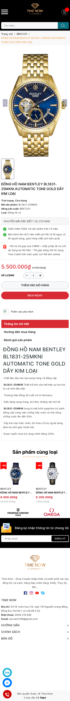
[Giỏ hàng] (65, 11)
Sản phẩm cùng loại (35, 452)
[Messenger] (7, 682)
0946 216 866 (23, 614)
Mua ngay (35, 295)
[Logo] (35, 10)
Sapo (43, 697)
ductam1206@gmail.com (23, 618)
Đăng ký (60, 538)
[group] (35, 103)
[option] (52, 484)
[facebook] (25, 592)
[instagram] (31, 592)
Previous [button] (3, 484)
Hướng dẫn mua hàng (20, 332)
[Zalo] (7, 672)
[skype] (43, 592)
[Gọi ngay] (7, 694)
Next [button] (66, 484)
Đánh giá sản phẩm (18, 340)
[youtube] (37, 592)
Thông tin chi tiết (16, 324)
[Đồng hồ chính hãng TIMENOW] (18, 512)
